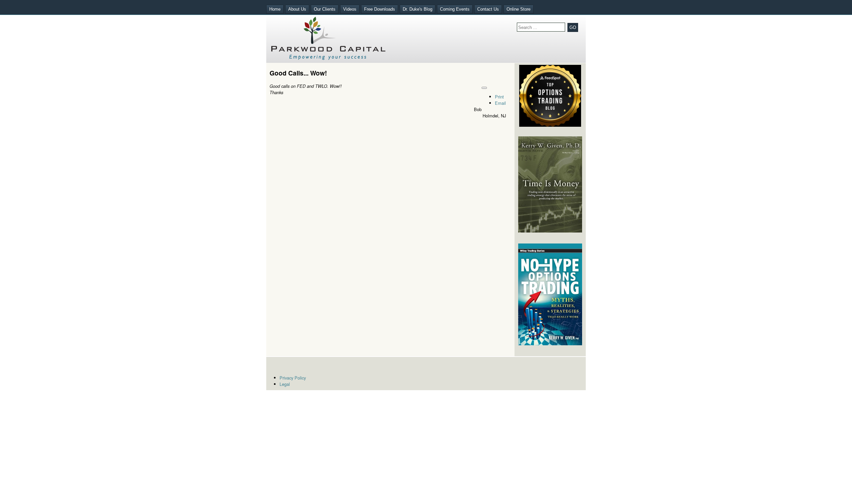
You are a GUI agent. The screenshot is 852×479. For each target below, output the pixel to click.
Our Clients (324, 9)
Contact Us (488, 9)
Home (275, 9)
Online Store (519, 9)
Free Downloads (379, 9)
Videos (349, 9)
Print (499, 96)
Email (500, 103)
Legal (285, 384)
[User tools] (484, 88)
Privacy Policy (293, 378)
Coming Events (455, 9)
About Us (297, 9)
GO (572, 27)
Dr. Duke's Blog (417, 9)
